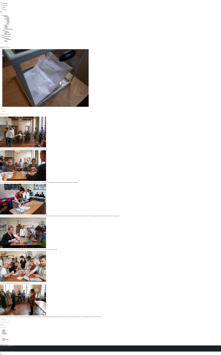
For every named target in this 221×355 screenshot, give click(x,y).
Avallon (3, 7)
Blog (3, 35)
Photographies (4, 3)
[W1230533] (45, 106)
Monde (8, 20)
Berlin (8, 19)
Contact (3, 37)
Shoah (8, 17)
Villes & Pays (4, 5)
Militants (6, 26)
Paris (8, 22)
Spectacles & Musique (9, 29)
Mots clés (6, 41)
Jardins (6, 24)
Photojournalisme (8, 34)
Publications (7, 38)
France (8, 23)
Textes (3, 30)
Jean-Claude (2, 324)
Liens (6, 40)
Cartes (6, 33)
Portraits (6, 25)
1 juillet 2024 (2, 108)
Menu (1, 11)
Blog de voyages (8, 36)
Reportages (7, 16)
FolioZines (9, 39)
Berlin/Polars (7, 32)
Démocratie (4, 319)
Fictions (6, 31)
